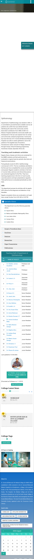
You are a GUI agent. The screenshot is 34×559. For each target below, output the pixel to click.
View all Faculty (16, 384)
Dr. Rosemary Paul (12, 347)
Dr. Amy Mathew (11, 303)
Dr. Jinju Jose (11, 289)
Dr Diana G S (10, 293)
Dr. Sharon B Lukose (12, 350)
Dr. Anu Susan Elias (12, 309)
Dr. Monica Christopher (13, 300)
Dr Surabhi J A (11, 306)
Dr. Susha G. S (11, 278)
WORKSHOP (14, 398)
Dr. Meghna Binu (11, 330)
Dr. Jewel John (11, 296)
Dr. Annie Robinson (12, 313)
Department (6, 10)
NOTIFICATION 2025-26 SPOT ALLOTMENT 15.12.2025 (18, 419)
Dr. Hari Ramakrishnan (13, 274)
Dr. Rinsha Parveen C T (13, 316)
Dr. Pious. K (10, 283)
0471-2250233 (26, 46)
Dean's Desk (6, 442)
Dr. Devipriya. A (11, 343)
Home (2, 10)
